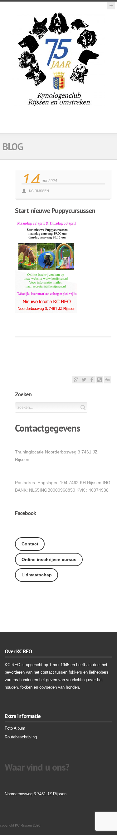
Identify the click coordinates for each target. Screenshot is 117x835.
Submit (81, 407)
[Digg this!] (107, 381)
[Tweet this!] (84, 381)
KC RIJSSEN (39, 191)
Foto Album (15, 728)
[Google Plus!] (76, 381)
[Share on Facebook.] (91, 381)
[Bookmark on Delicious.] (99, 381)
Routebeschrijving (21, 737)
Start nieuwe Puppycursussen (55, 210)
